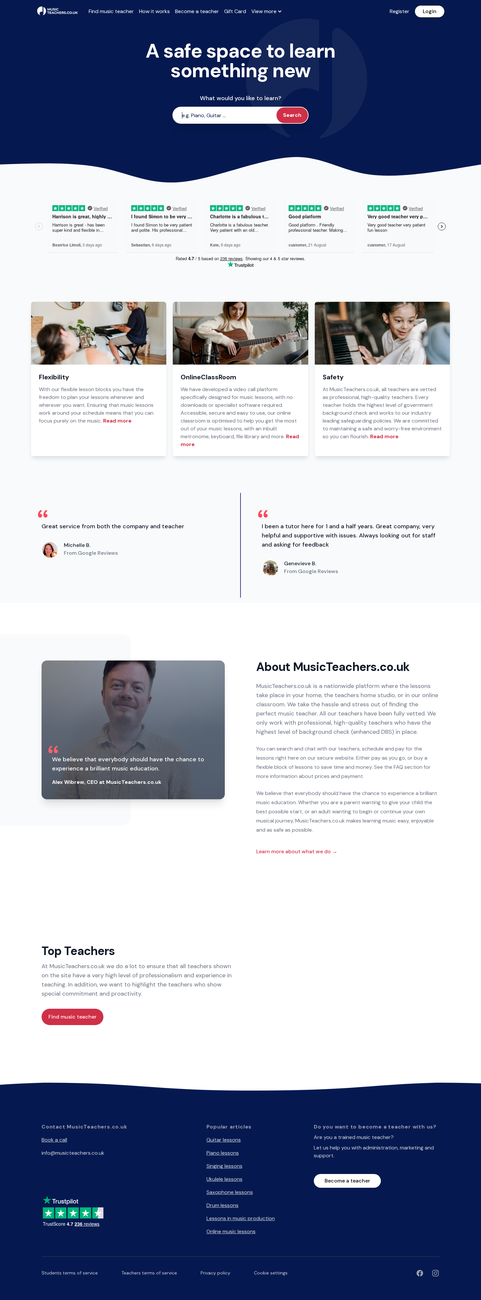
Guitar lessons (223, 1139)
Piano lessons (222, 1152)
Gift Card (235, 11)
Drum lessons (222, 1205)
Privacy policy (215, 1273)
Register (399, 11)
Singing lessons (224, 1166)
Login (429, 11)
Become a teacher (197, 11)
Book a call (54, 1139)
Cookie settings (271, 1273)
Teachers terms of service (149, 1273)
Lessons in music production (240, 1218)
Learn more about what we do (296, 851)
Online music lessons (231, 1231)
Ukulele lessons (224, 1179)
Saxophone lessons (229, 1192)
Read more (117, 420)
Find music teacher (111, 11)
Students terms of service (70, 1273)
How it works (154, 11)
